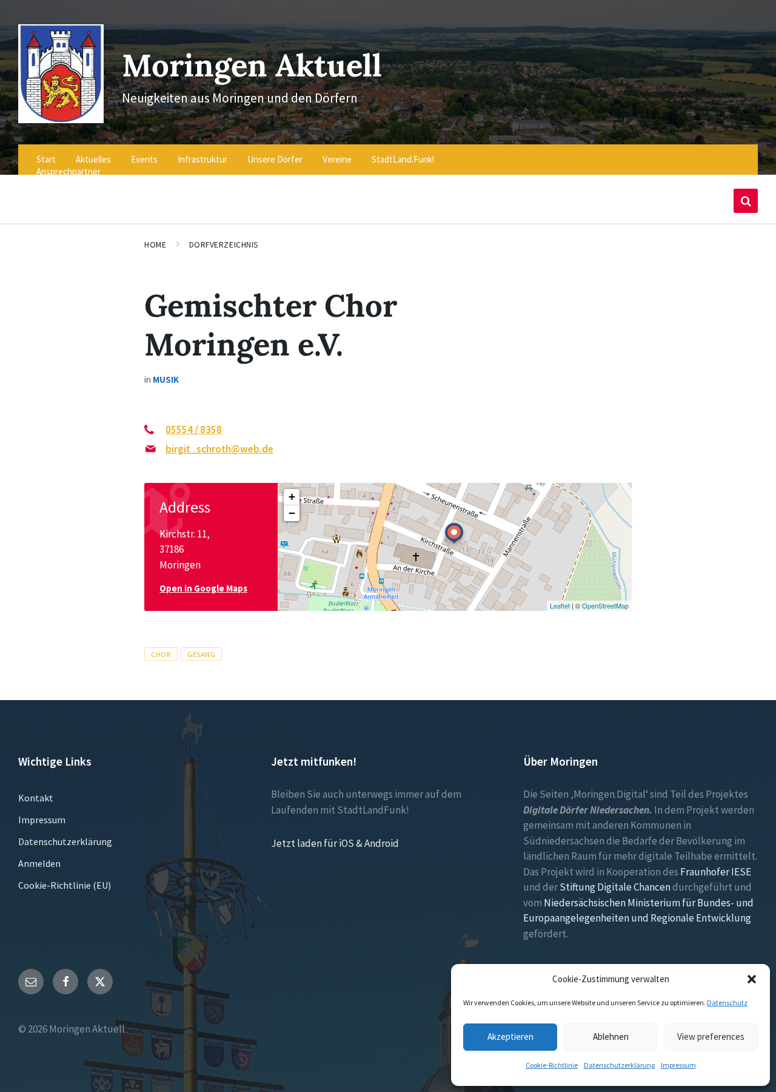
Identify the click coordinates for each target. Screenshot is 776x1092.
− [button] (292, 513)
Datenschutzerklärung (619, 1065)
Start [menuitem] (46, 159)
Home (155, 244)
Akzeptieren (510, 1036)
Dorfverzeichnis (224, 244)
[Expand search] (746, 201)
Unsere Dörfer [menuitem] (275, 159)
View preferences (710, 1036)
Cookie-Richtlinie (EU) (64, 885)
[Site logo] (61, 119)
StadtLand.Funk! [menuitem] (403, 159)
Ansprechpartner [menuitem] (68, 171)
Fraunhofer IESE (715, 871)
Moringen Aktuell (252, 65)
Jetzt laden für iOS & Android (335, 843)
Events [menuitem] (144, 159)
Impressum (678, 1065)
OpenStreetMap (605, 605)
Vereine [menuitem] (337, 159)
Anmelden (39, 863)
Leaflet (560, 605)
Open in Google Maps (203, 588)
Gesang (201, 654)
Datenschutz (727, 1002)
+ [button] (292, 496)
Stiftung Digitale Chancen (615, 887)
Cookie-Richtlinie (552, 1065)
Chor (161, 654)
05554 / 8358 (194, 429)
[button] (752, 979)
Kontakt (35, 798)
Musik (166, 379)
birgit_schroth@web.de (219, 449)
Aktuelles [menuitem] (93, 159)
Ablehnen (611, 1036)
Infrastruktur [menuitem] (202, 159)
